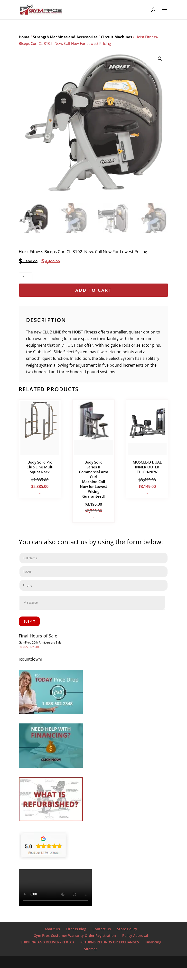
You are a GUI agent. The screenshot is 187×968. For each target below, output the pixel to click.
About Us (52, 929)
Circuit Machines (116, 36)
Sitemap (91, 949)
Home (24, 36)
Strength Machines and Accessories (65, 36)
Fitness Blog (76, 929)
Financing (153, 942)
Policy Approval (135, 935)
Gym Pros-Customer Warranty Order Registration (75, 935)
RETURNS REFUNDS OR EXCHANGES (109, 942)
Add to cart (93, 290)
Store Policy (127, 929)
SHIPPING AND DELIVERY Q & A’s (47, 942)
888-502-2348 (29, 647)
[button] (160, 58)
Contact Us (102, 929)
